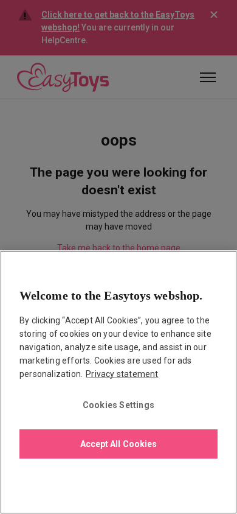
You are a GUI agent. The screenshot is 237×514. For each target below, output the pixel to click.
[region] (118, 382)
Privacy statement (122, 374)
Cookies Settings (118, 405)
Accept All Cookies (118, 444)
